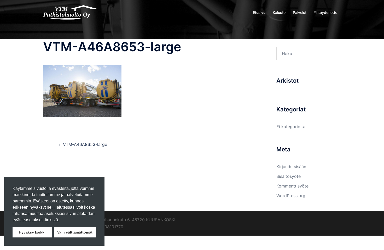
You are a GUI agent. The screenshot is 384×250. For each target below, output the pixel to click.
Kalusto (279, 12)
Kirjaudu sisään (291, 166)
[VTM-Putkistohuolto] (70, 12)
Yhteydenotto (325, 12)
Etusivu (259, 12)
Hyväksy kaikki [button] (32, 232)
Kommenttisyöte (292, 186)
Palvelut (299, 12)
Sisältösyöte (288, 176)
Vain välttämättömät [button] (74, 232)
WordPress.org (290, 195)
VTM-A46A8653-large (85, 144)
